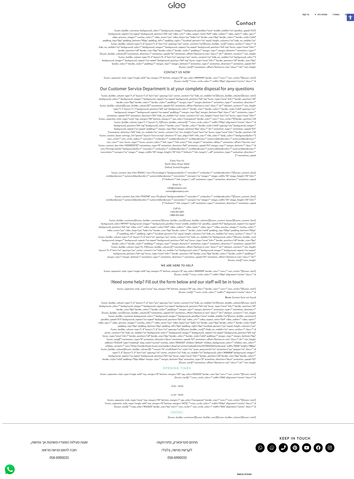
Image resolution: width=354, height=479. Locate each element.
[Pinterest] (295, 447)
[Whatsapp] (260, 447)
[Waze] (271, 447)
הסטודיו (336, 14)
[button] (350, 17)
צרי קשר (305, 14)
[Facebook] (318, 447)
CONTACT (177, 412)
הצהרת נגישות (244, 474)
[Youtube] (306, 447)
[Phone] (283, 447)
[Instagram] (329, 447)
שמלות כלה (322, 14)
